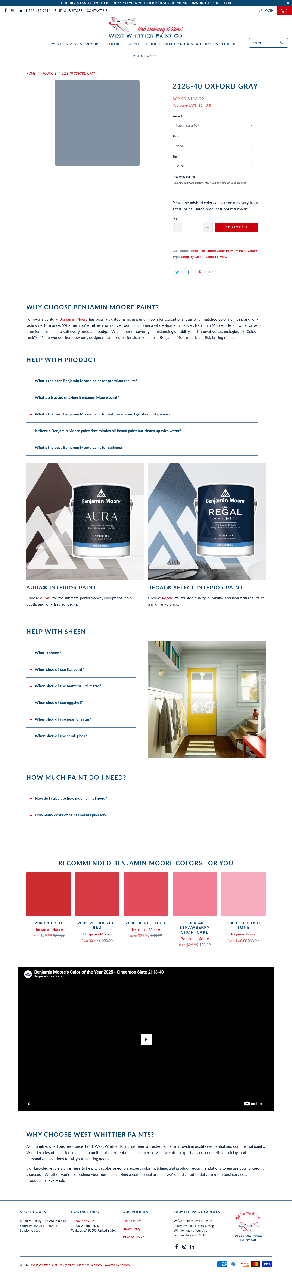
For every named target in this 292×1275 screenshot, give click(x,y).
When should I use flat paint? (59, 669)
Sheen (176, 136)
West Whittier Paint (44, 1265)
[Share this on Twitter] (177, 271)
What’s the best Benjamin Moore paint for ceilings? (78, 447)
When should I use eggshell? (59, 702)
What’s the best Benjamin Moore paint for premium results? (86, 380)
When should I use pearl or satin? (63, 719)
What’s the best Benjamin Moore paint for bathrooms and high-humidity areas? (102, 414)
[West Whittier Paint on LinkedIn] (20, 10)
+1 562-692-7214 (83, 1221)
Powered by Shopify (116, 1265)
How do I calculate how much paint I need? (71, 798)
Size (175, 156)
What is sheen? (48, 652)
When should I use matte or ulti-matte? (68, 685)
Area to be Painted (209, 179)
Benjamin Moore (73, 319)
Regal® (168, 597)
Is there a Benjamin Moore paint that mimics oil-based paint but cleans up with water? (108, 430)
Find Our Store (69, 10)
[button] (77, 44)
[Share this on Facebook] (188, 271)
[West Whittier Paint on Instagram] (13, 10)
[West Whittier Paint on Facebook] (5, 10)
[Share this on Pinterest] (200, 271)
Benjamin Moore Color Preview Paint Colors (224, 250)
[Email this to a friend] (211, 271)
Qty (175, 218)
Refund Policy (131, 1221)
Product (177, 116)
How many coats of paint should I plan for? (70, 815)
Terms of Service (133, 1237)
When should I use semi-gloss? (61, 735)
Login (269, 10)
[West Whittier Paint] (146, 27)
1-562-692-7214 (37, 10)
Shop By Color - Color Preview (204, 256)
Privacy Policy (131, 1229)
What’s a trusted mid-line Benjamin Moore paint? (77, 397)
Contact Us (97, 10)
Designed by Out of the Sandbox (80, 1265)
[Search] (282, 43)
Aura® (45, 597)
